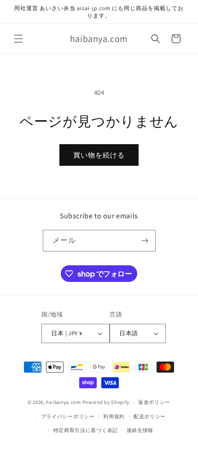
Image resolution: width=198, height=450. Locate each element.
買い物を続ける (99, 155)
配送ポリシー (150, 416)
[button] (18, 39)
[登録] (145, 240)
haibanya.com (63, 402)
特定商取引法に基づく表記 (85, 430)
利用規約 (114, 416)
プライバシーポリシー (68, 416)
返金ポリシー (154, 402)
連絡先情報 (140, 430)
